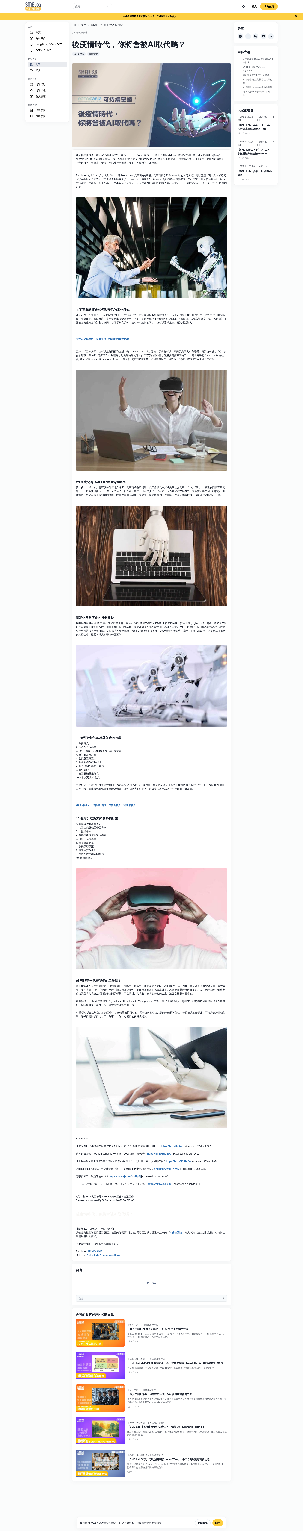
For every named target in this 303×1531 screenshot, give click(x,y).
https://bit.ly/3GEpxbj (159, 1184)
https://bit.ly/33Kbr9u (178, 1161)
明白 (217, 1523)
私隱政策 (203, 1523)
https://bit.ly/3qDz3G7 (160, 1153)
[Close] (296, 16)
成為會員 (269, 6)
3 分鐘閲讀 (176, 1232)
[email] (263, 36)
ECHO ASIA (95, 1251)
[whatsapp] (240, 36)
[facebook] (248, 36)
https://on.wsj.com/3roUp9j (125, 1176)
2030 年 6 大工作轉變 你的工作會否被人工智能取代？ (106, 805)
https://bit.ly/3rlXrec (172, 1146)
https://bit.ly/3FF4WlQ (166, 1168)
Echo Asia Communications (103, 1255)
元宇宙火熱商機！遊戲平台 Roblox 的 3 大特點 (102, 339)
